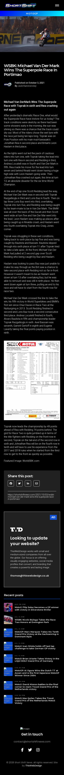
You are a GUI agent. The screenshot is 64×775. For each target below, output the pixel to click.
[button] (57, 5)
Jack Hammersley (27, 86)
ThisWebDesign (33, 765)
